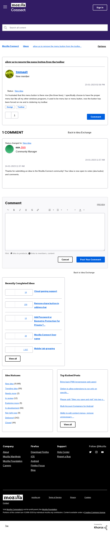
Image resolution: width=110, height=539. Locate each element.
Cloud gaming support (45, 290)
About (6, 455)
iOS (32, 459)
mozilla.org (36, 500)
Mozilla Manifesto (12, 459)
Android (34, 464)
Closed (8, 422)
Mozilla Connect (19, 7)
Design (10, 107)
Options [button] (102, 46)
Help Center (62, 455)
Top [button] (7, 532)
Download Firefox (39, 455)
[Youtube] (102, 455)
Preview (101, 204)
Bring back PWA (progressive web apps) (79, 381)
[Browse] (5, 6)
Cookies (91, 500)
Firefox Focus (37, 468)
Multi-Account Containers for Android (78, 409)
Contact (6, 506)
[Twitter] (90, 455)
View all (13, 358)
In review (9, 397)
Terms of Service (57, 500)
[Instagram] (96, 455)
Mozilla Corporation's (16, 513)
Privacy (76, 500)
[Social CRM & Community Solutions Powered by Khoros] (100, 533)
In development (12, 407)
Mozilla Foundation (13, 464)
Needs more (11, 392)
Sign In (100, 7)
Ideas (25, 46)
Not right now (11, 412)
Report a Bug (63, 459)
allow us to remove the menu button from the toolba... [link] (57, 46)
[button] (8, 115)
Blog (32, 473)
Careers (7, 468)
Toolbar (21, 107)
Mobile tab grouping (44, 348)
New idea (19, 90)
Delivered (9, 417)
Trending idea (11, 387)
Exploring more (12, 402)
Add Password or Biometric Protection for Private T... (47, 320)
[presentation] (8, 209)
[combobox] (55, 27)
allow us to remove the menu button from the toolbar (34, 61)
